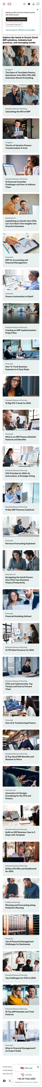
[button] (4, 4)
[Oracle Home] (9, 4)
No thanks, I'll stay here (13, 25)
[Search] (24, 4)
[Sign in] (33, 4)
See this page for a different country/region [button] (20, 30)
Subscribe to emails (8, 1074)
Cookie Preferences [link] (8, 1070)
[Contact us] (38, 4)
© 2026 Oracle (7, 1067)
